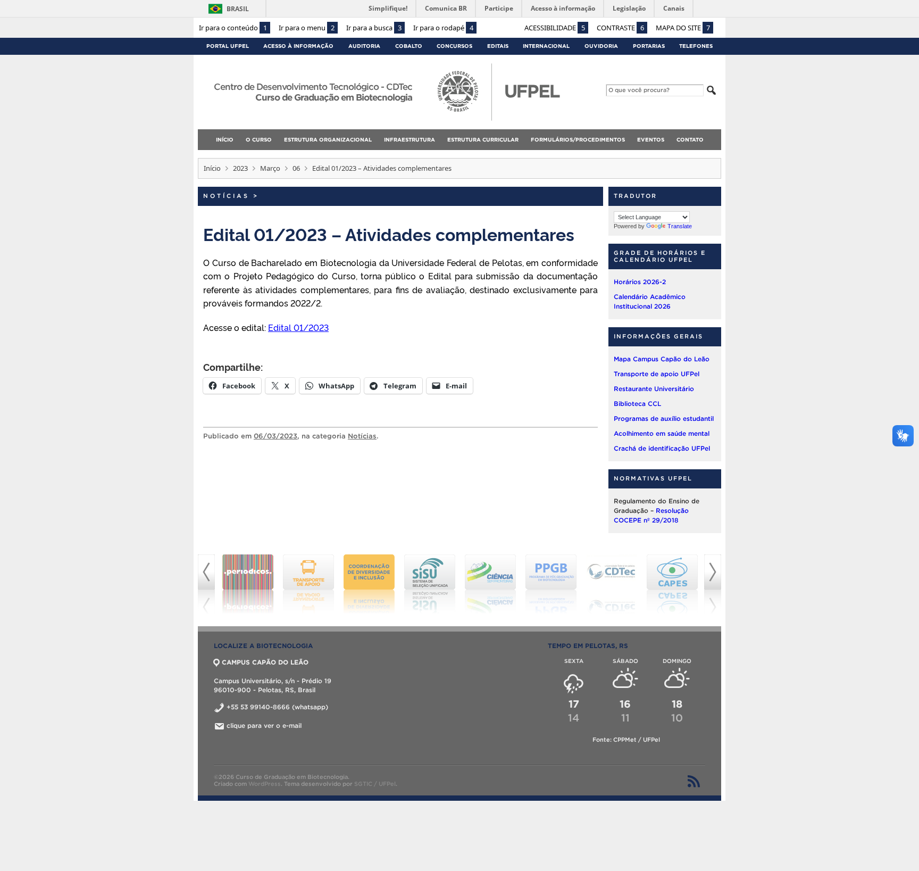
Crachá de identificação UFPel (662, 448)
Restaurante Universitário (654, 388)
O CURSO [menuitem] (259, 140)
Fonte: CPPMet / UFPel (626, 739)
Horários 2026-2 (640, 281)
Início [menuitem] (224, 140)
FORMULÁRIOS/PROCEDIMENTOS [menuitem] (578, 140)
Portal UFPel (227, 46)
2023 (240, 168)
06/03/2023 (275, 436)
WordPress (264, 784)
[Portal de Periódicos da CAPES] (247, 584)
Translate (679, 226)
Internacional (546, 46)
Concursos (454, 46)
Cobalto (408, 46)
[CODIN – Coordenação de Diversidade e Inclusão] (369, 584)
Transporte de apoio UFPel (656, 373)
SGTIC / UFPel (375, 784)
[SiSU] (429, 584)
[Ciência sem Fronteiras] (490, 584)
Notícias (226, 196)
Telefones (696, 46)
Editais (497, 46)
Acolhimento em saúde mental (661, 433)
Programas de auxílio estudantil (664, 418)
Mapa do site (683, 27)
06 (296, 168)
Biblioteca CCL (637, 403)
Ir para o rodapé (443, 27)
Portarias (649, 46)
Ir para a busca (374, 27)
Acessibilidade (554, 27)
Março (270, 168)
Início (212, 168)
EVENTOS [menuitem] (650, 140)
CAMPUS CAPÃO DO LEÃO (265, 662)
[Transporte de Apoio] (308, 584)
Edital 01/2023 (298, 327)
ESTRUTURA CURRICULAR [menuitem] (483, 140)
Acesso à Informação (298, 46)
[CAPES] (672, 584)
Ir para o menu (307, 27)
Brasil (238, 8)
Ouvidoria (601, 46)
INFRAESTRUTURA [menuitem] (409, 140)
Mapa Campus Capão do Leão (661, 358)
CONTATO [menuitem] (690, 140)
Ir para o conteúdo (233, 27)
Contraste (620, 27)
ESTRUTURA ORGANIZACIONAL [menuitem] (328, 140)
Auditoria (364, 46)
